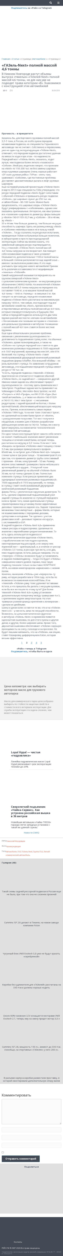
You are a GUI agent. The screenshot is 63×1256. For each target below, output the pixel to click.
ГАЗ (19, 851)
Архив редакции (13, 846)
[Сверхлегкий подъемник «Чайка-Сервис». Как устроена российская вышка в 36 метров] (31, 788)
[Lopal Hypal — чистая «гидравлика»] (31, 735)
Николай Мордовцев (16, 841)
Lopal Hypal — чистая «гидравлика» (25, 753)
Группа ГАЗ (38, 851)
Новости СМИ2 (31, 832)
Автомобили (11, 851)
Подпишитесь (19, 8)
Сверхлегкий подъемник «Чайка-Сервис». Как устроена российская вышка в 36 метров (30, 811)
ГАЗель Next (27, 851)
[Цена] (26, 671)
